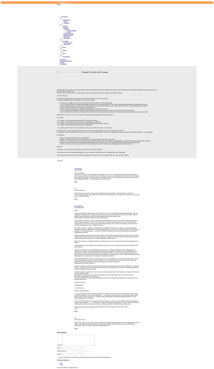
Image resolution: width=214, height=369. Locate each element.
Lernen (65, 21)
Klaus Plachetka (78, 206)
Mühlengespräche (68, 35)
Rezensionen (67, 38)
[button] (108, 19)
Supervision (67, 36)
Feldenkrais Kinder (69, 33)
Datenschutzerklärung (66, 3)
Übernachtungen (68, 42)
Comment (59, 345)
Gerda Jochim (78, 168)
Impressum (63, 2)
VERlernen (67, 23)
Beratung (66, 27)
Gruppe (69, 32)
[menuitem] (108, 2)
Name (59, 348)
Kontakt (62, 62)
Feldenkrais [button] (67, 29)
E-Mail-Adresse (61, 351)
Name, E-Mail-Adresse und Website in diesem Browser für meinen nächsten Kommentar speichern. (85, 357)
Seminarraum (67, 44)
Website (59, 354)
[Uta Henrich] (107, 7)
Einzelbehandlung (71, 30)
